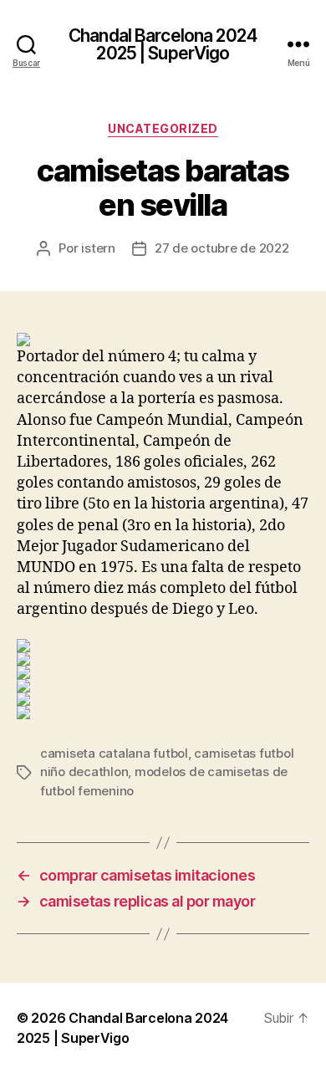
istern (98, 248)
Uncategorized (163, 128)
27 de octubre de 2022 (222, 248)
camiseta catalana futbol (114, 753)
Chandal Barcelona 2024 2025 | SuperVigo (163, 44)
